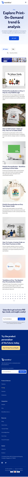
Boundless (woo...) (5, 411)
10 (24, 294)
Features (3, 384)
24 (10, 298)
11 (3, 296)
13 (8, 296)
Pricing (3, 387)
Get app (14, 38)
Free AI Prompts (5, 439)
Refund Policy (15, 470)
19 (22, 296)
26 (15, 298)
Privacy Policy (8, 470)
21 (3, 298)
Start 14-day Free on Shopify (11, 348)
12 (5, 296)
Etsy (2, 408)
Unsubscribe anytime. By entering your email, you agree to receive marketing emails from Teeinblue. (14, 323)
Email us (3, 452)
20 (24, 296)
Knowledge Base (5, 432)
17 (17, 296)
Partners (3, 391)
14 (10, 296)
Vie (13, 49)
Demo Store (4, 425)
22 (5, 298)
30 (24, 298)
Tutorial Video (4, 428)
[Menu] (25, 2)
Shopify (3, 404)
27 (17, 298)
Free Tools (3, 436)
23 (8, 298)
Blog (2, 421)
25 (12, 298)
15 (12, 296)
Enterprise (3, 395)
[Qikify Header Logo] (12, 2)
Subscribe (21, 319)
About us (3, 449)
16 (15, 296)
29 (22, 298)
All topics (5, 49)
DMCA (21, 470)
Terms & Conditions (19, 468)
